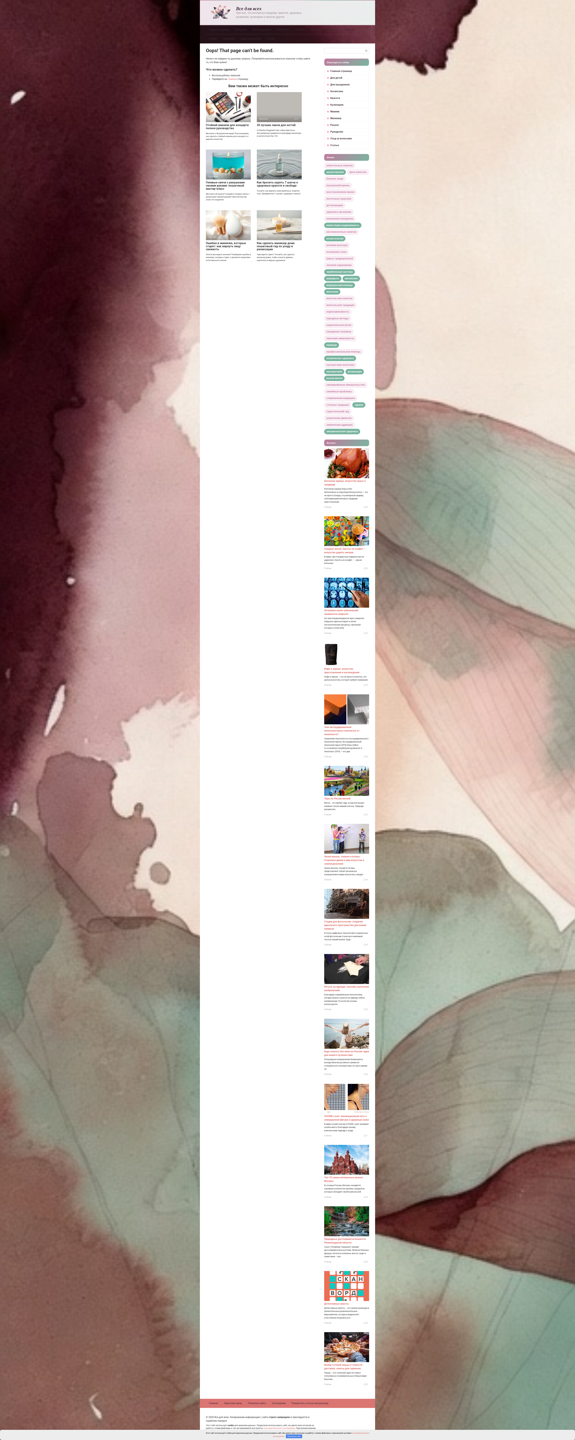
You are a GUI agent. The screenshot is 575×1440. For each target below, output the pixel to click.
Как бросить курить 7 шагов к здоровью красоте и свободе (277, 184)
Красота (300, 29)
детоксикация (334, 205)
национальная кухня (338, 325)
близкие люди (334, 178)
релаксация (355, 371)
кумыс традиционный (339, 258)
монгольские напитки (339, 298)
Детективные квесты (336, 1303)
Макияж (333, 29)
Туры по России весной (337, 798)
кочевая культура (336, 245)
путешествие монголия (340, 365)
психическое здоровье (340, 358)
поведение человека (338, 331)
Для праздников (261, 29)
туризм (359, 405)
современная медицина (340, 398)
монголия (332, 291)
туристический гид (337, 411)
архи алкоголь (358, 172)
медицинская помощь (339, 285)
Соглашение (279, 1403)
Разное (213, 38)
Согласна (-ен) (294, 1436)
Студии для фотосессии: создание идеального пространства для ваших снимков (345, 925)
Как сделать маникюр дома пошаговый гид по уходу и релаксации (276, 246)
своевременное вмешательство (345, 385)
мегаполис (351, 278)
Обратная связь (233, 1403)
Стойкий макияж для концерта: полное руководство (227, 126)
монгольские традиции (340, 305)
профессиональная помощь (343, 351)
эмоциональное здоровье (342, 431)
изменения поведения (339, 218)
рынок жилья (334, 378)
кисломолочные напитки (341, 232)
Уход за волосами (251, 38)
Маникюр (349, 29)
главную (232, 79)
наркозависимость (337, 311)
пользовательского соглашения (279, 1428)
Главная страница (219, 29)
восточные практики (338, 198)
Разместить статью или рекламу (310, 1403)
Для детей (240, 29)
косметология (334, 238)
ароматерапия (335, 172)
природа (331, 345)
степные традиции (337, 405)
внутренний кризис (338, 185)
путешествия (334, 371)
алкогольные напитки (339, 165)
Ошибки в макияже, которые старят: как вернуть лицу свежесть (226, 246)
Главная (213, 1403)
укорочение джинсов (339, 418)
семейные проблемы (339, 391)
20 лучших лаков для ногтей (276, 125)
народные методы (337, 318)
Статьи (271, 38)
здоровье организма (338, 212)
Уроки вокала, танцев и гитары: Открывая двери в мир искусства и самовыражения (344, 860)
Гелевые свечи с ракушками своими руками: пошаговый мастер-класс (225, 185)
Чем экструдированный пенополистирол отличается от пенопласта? (341, 731)
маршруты (332, 278)
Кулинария (317, 29)
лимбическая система (339, 272)
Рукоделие (229, 38)
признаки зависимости (340, 338)
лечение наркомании (339, 265)
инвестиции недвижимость (342, 225)
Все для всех (249, 8)
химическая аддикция (339, 425)
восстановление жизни (340, 192)
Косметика (283, 29)
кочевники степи (336, 252)
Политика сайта (257, 1403)
